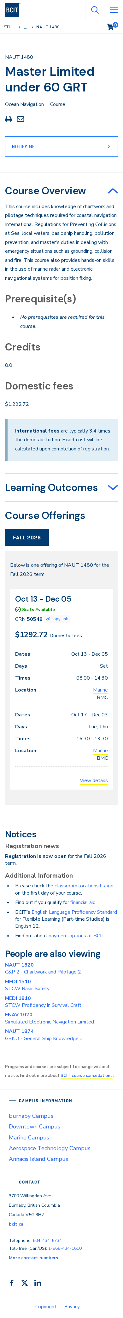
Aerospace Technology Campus (50, 1148)
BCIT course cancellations (87, 1075)
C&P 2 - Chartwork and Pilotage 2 (43, 968)
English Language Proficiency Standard (74, 912)
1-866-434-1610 (65, 1248)
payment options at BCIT (77, 935)
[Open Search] (94, 10)
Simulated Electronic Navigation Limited (49, 1018)
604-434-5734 (47, 1241)
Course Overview (45, 191)
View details (94, 780)
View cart (115, 25)
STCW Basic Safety (27, 985)
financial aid (83, 902)
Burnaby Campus (31, 1116)
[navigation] (15, 10)
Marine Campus (29, 1137)
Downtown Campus (34, 1126)
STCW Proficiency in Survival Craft (43, 1002)
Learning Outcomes (51, 487)
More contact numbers (33, 1258)
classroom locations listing (84, 885)
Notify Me (23, 146)
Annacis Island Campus (38, 1159)
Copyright (45, 1307)
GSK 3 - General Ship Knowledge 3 (44, 1035)
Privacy (72, 1307)
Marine (100, 690)
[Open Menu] (113, 10)
